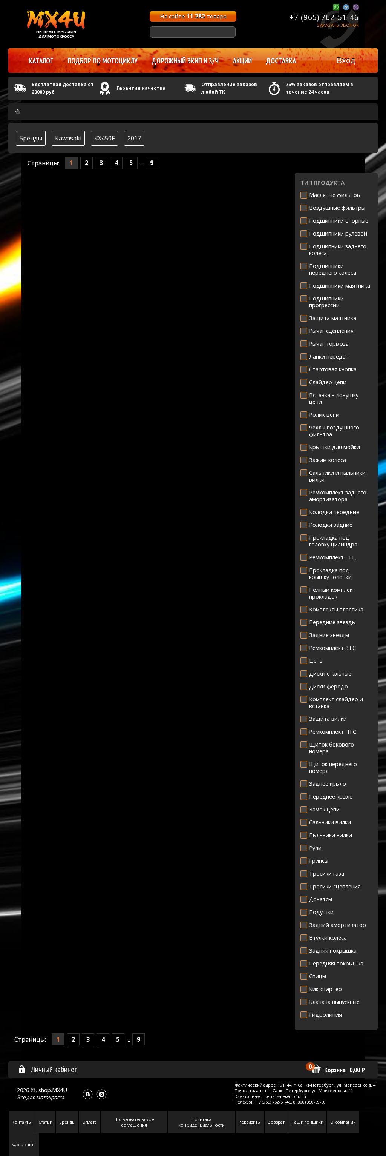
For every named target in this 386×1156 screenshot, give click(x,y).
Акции (242, 60)
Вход (346, 60)
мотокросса (50, 1097)
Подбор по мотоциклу (102, 60)
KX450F (104, 138)
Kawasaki (68, 138)
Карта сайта (24, 1144)
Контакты (22, 1122)
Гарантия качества (140, 88)
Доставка (281, 60)
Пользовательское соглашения (134, 1122)
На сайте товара (193, 16)
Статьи (45, 1122)
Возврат (276, 1122)
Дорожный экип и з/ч (185, 60)
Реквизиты (250, 1122)
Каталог (41, 60)
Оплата (89, 1122)
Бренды (30, 138)
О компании (343, 1122)
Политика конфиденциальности (201, 1122)
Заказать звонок (338, 25)
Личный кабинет (54, 1069)
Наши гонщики (307, 1122)
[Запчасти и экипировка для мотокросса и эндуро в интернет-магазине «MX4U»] (18, 111)
